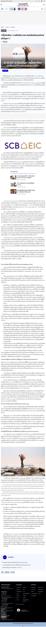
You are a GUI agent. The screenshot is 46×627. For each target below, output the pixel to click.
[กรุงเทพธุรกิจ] (23, 4)
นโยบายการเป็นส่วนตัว (26, 600)
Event (18, 600)
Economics (19, 587)
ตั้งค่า (4, 619)
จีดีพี (2, 572)
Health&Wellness (26, 593)
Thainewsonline (34, 593)
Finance (7, 27)
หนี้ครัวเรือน (7, 572)
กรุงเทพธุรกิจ (40, 589)
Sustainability (19, 591)
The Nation (33, 587)
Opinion (24, 598)
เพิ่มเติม (4, 614)
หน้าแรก (2, 27)
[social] (36, 1)
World (18, 593)
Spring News (40, 591)
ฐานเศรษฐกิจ (33, 595)
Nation (32, 591)
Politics (18, 595)
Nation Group (40, 587)
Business (18, 589)
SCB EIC (12, 572)
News (18, 598)
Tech (24, 589)
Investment (13, 27)
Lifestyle (24, 595)
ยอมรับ (3, 616)
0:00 (5, 9)
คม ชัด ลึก (33, 589)
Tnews (39, 593)
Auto (24, 591)
